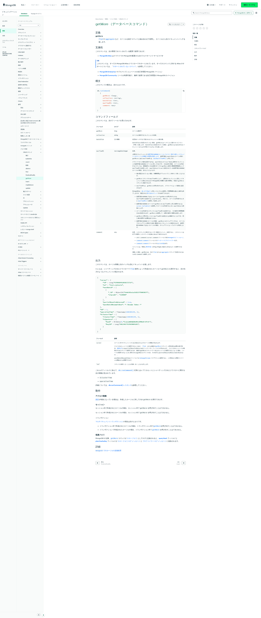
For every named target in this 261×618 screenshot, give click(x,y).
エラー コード (25, 126)
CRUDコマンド (123, 19)
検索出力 (119, 348)
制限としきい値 (25, 136)
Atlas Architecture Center (7, 53)
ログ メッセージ (25, 132)
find (27, 172)
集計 (27, 155)
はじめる (4, 21)
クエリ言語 (113, 19)
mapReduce (29, 185)
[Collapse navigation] (43, 614)
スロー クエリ (132, 438)
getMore (28, 178)
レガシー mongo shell (27, 229)
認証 (97, 399)
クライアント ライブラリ (8, 41)
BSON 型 (148, 247)
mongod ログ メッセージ (175, 237)
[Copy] (183, 90)
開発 (106, 19)
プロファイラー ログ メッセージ (154, 441)
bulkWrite (29, 159)
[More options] (183, 24)
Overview (21, 29)
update (28, 188)
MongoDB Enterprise (108, 72)
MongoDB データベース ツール (30, 139)
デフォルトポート (26, 117)
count (27, 162)
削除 (27, 165)
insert (27, 181)
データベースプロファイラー (165, 240)
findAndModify (30, 175)
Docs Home (99, 19)
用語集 (23, 129)
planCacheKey (101, 441)
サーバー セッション (27, 211)
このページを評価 (198, 24)
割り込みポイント (152, 193)
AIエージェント (22, 250)
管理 (3, 35)
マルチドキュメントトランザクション (109, 421)
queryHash (163, 438)
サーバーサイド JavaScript (29, 214)
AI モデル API (22, 244)
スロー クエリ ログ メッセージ (129, 441)
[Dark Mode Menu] (256, 12)
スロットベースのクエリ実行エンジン (30, 218)
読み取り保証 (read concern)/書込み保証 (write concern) (30, 122)
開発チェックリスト (24, 88)
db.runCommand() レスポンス (120, 385)
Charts (20, 101)
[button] (211, 5)
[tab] (24, 13)
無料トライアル (249, 5)
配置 (3, 26)
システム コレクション (27, 226)
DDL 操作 (23, 114)
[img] (194, 28)
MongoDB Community (108, 75)
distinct (28, 168)
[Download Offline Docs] (38, 615)
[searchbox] (211, 13)
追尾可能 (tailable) (153, 154)
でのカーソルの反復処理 (108, 450)
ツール (4, 47)
